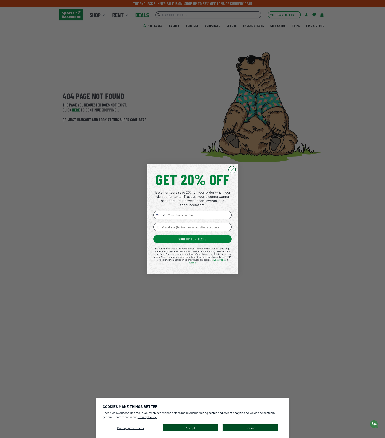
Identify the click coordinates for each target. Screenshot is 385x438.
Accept (190, 428)
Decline (250, 428)
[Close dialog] (232, 169)
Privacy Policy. (147, 417)
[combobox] (160, 215)
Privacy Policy (218, 259)
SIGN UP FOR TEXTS (192, 239)
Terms (192, 262)
